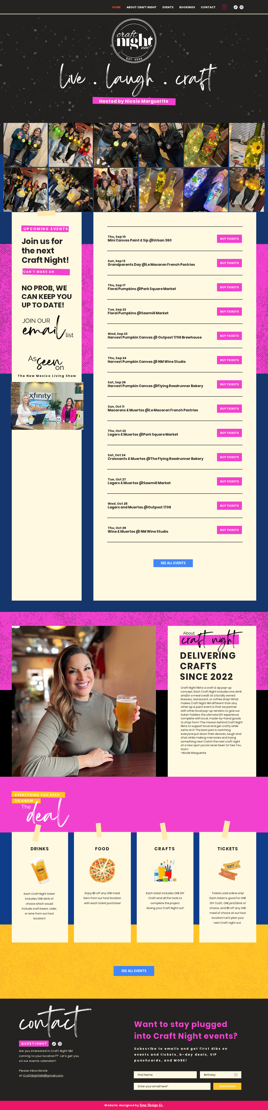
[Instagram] (241, 7)
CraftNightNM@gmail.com (43, 1076)
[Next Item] (258, 167)
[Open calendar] (235, 1074)
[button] (224, 6)
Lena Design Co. (152, 1105)
